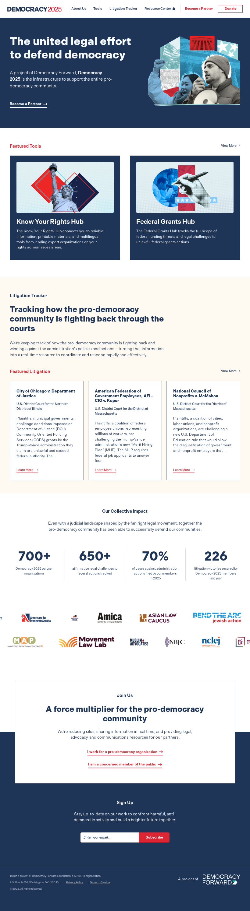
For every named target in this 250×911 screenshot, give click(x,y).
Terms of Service (100, 882)
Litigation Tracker (123, 9)
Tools (97, 9)
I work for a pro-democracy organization (122, 752)
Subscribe (154, 837)
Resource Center (158, 9)
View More (229, 146)
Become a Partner (199, 9)
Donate (230, 9)
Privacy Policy (74, 882)
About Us (78, 9)
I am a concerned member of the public (122, 764)
